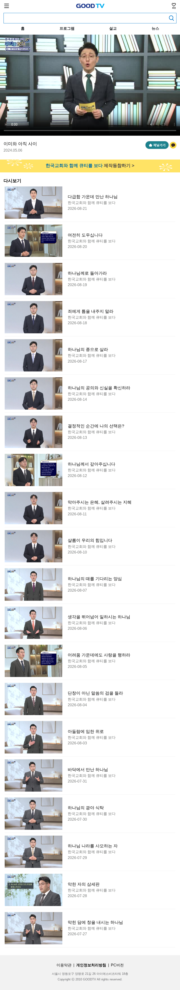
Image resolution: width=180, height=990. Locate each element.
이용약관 (63, 965)
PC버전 (117, 965)
